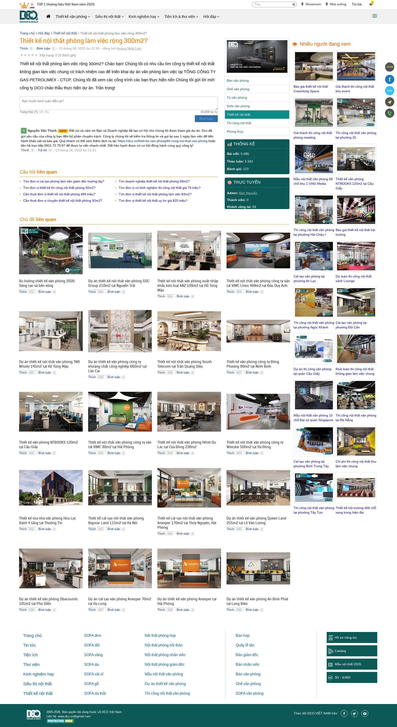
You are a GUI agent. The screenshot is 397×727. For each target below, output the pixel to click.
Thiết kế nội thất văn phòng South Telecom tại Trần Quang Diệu (184, 365)
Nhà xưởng (337, 4)
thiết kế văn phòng (171, 684)
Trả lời (42, 150)
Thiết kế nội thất (238, 114)
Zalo (389, 90)
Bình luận (43, 48)
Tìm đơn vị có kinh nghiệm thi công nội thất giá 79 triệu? (160, 188)
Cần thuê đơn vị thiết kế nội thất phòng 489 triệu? (59, 194)
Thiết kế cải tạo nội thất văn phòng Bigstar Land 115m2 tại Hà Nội (116, 521)
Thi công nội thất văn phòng (167, 693)
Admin (63, 130)
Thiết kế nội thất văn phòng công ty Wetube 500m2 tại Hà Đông (255, 445)
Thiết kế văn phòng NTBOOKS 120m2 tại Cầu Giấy (48, 445)
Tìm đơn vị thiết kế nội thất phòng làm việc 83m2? (155, 194)
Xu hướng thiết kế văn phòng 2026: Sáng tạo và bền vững (47, 284)
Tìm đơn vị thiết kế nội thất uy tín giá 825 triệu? (153, 200)
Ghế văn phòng (238, 89)
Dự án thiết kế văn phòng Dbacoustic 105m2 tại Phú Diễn (48, 602)
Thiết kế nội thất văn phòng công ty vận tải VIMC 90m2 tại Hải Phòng (119, 445)
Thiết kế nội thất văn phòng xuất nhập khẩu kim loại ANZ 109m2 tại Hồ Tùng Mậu (187, 286)
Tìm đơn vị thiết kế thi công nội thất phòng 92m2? (59, 188)
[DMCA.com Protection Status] (60, 722)
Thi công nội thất (239, 123)
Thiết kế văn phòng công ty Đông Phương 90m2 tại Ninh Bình (253, 365)
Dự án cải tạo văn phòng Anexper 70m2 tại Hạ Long (119, 602)
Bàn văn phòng (238, 80)
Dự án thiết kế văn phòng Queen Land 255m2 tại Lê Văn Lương (256, 521)
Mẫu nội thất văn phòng (164, 674)
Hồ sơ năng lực (346, 637)
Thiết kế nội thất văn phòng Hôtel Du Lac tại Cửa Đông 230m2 (186, 445)
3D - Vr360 (342, 677)
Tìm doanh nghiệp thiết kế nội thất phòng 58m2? (154, 181)
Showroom (313, 4)
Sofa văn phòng (238, 106)
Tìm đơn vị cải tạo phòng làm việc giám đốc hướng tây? (63, 181)
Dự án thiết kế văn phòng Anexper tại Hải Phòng (186, 602)
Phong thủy (235, 131)
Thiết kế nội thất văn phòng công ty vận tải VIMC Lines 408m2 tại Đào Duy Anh (258, 284)
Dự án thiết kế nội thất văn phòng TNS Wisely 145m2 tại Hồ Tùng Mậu (49, 365)
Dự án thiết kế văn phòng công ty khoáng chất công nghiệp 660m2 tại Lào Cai (117, 367)
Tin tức (357, 4)
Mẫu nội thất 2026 (348, 664)
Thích (24, 48)
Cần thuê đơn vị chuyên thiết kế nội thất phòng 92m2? (62, 200)
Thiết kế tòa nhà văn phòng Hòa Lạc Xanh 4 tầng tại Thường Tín (47, 521)
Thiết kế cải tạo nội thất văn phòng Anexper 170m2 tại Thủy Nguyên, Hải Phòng (186, 523)
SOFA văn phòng (250, 693)
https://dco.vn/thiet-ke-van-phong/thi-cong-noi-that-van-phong (162, 141)
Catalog (340, 651)
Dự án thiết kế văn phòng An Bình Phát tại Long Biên (257, 602)
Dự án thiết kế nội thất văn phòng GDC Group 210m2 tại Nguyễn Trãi (118, 284)
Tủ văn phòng (237, 97)
